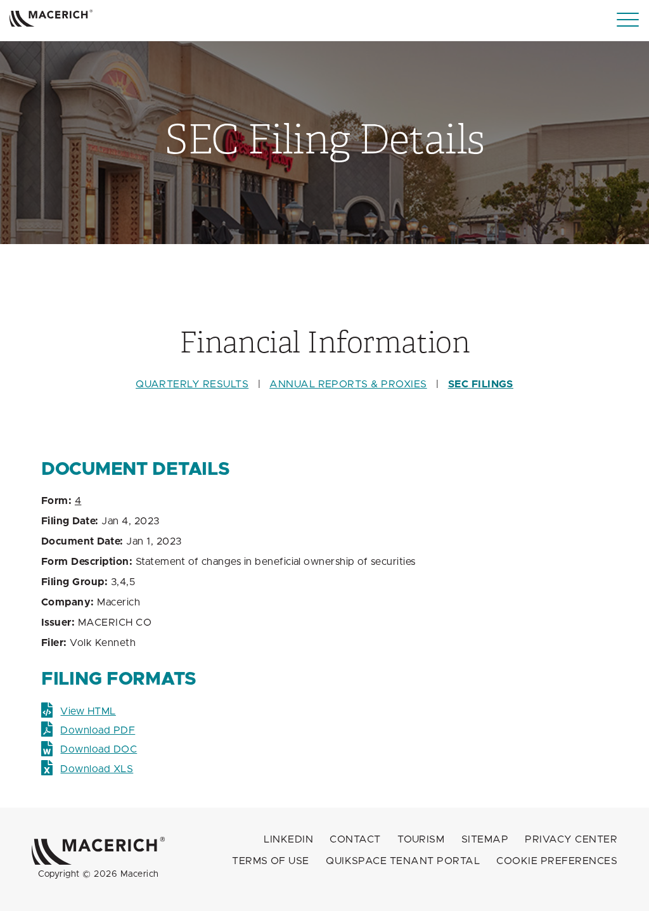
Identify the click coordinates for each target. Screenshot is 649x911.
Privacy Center (571, 839)
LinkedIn (288, 839)
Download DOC (98, 749)
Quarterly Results (192, 384)
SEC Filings (480, 384)
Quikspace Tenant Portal (403, 861)
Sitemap (484, 839)
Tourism (420, 839)
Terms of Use (270, 861)
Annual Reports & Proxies (348, 384)
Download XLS (96, 769)
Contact (355, 839)
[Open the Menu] (628, 20)
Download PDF (97, 730)
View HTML (87, 711)
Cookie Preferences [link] (556, 861)
